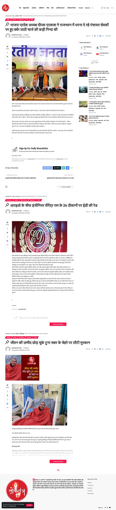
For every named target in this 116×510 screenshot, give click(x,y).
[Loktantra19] (5, 8)
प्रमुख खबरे (21, 19)
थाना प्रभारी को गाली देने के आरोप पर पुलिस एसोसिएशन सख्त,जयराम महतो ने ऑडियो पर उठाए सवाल (99, 73)
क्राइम (95, 106)
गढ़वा (101, 91)
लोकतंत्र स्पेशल (92, 82)
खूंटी (99, 91)
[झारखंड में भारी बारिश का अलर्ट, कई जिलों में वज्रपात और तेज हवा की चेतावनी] (83, 90)
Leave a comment (66, 186)
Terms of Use (12, 506)
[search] (104, 8)
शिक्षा (32, 19)
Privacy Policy (60, 159)
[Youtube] (103, 54)
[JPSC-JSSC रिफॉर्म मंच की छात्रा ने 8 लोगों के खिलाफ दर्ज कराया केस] (83, 118)
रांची (27, 19)
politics (95, 77)
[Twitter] (103, 48)
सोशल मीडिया (98, 82)
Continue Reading (58, 324)
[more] (92, 8)
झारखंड (8, 19)
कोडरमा (95, 91)
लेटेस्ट (105, 79)
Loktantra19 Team (16, 34)
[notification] (102, 8)
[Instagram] (87, 54)
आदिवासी (8, 337)
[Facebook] (87, 48)
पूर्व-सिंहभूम (21, 337)
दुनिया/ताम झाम (92, 79)
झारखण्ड (14, 19)
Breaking (91, 77)
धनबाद (97, 79)
